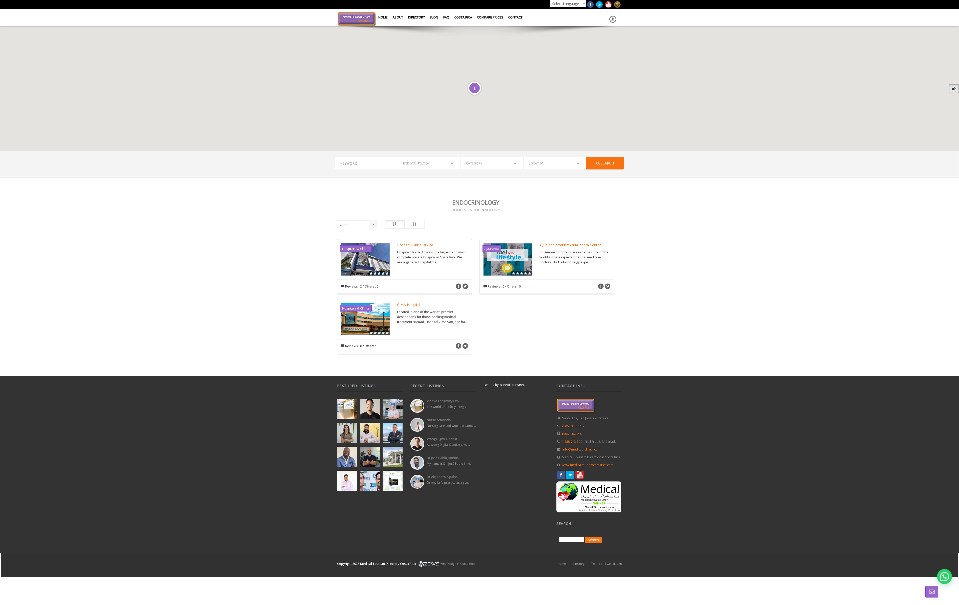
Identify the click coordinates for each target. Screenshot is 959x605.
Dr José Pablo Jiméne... (443, 457)
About (398, 17)
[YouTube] (608, 4)
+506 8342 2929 (573, 434)
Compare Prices (490, 17)
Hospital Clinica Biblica (415, 245)
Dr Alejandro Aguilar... (443, 476)
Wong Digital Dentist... (443, 439)
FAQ (446, 17)
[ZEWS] (429, 564)
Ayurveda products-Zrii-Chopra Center (570, 245)
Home (383, 17)
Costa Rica (463, 17)
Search (607, 163)
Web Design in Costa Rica (457, 564)
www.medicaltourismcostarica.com (587, 465)
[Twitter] (599, 4)
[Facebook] (590, 4)
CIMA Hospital (408, 304)
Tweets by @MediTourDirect (504, 384)
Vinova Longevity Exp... (444, 401)
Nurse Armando (439, 420)
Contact (515, 17)
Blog (434, 17)
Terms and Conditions (606, 564)
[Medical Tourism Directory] (356, 18)
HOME (456, 210)
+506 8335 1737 (573, 426)
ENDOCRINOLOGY (484, 210)
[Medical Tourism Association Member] (617, 4)
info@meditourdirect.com (581, 449)
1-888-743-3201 (573, 442)
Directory (416, 17)
